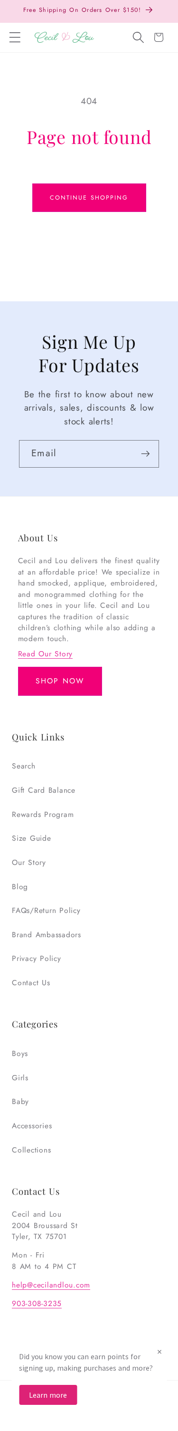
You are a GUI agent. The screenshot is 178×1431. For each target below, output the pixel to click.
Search (24, 765)
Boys (20, 1053)
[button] (15, 38)
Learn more (48, 1395)
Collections (31, 1149)
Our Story (29, 862)
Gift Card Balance (43, 790)
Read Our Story (45, 653)
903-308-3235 (37, 1303)
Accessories (32, 1125)
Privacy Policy (36, 958)
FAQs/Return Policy (46, 910)
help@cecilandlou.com (51, 1284)
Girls (20, 1077)
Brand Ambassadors (46, 934)
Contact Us (31, 982)
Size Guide (31, 838)
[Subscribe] (145, 454)
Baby (20, 1101)
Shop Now (60, 680)
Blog (20, 886)
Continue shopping (89, 197)
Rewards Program (43, 814)
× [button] (159, 1351)
